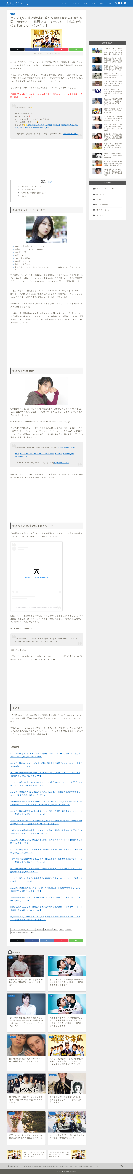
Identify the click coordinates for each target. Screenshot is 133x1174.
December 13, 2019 (70, 134)
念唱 (56, 929)
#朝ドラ (23, 454)
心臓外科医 (49, 929)
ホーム (64, 3)
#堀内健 (64, 125)
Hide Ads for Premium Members (107, 189)
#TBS (17, 454)
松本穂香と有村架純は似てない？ (34, 193)
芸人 (101, 3)
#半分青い (30, 454)
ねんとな (22, 929)
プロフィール (31, 929)
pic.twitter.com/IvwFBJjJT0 (38, 128)
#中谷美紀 (24, 128)
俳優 (85, 3)
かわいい (14, 929)
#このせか (58, 454)
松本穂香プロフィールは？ (31, 186)
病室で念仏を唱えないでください (20, 932)
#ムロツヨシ (39, 125)
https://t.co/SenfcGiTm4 (67, 447)
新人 (62, 929)
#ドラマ (37, 454)
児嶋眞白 (40, 929)
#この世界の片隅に (47, 454)
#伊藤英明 (31, 125)
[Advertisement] (46, 161)
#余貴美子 (71, 125)
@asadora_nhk (68, 454)
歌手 (109, 3)
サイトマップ (100, 199)
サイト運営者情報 (101, 205)
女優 (93, 3)
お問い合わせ (100, 194)
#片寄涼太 (56, 125)
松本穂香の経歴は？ (29, 190)
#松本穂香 (48, 125)
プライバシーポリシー (103, 210)
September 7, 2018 (61, 463)
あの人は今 (75, 3)
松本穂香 (69, 929)
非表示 (50, 182)
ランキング (99, 215)
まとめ (24, 196)
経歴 (33, 932)
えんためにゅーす (17, 3)
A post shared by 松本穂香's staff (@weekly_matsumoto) (36, 607)
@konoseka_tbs (21, 456)
